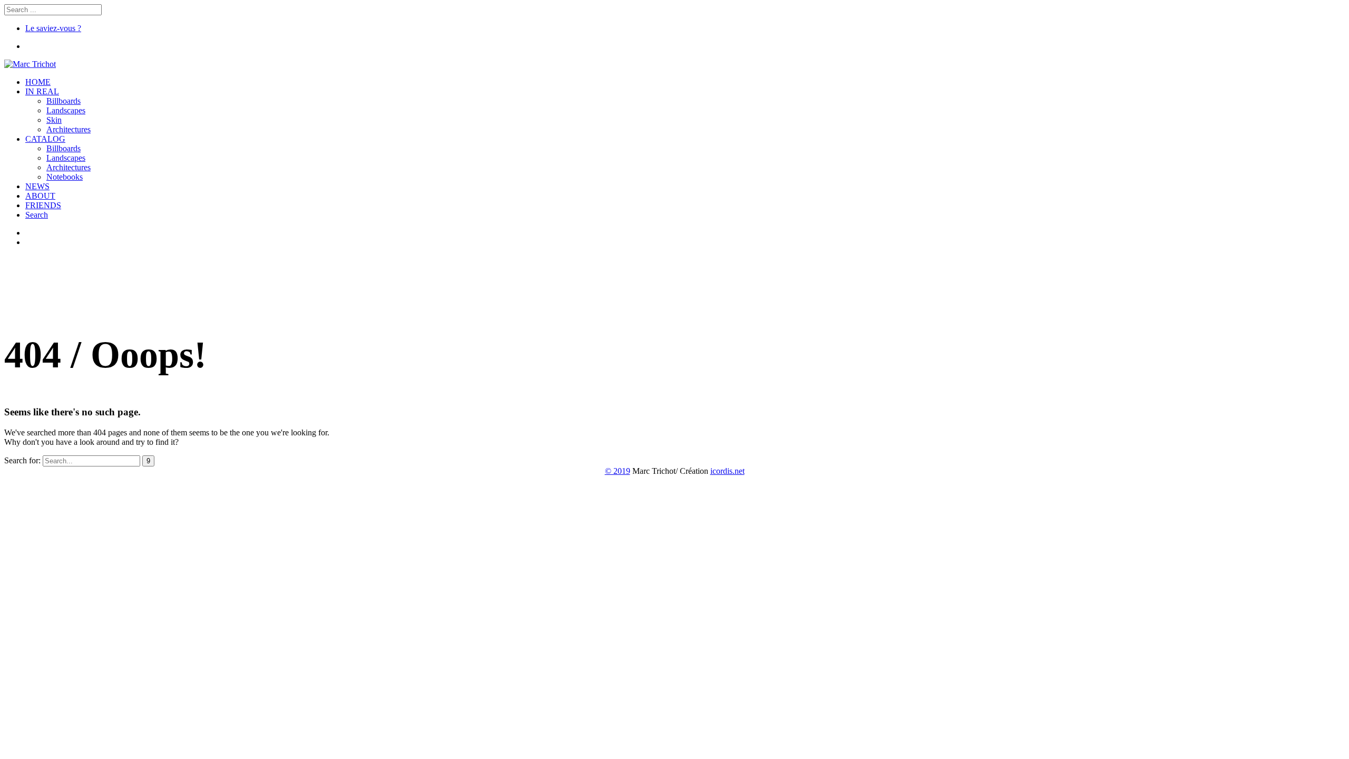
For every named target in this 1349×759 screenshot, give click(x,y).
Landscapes (65, 110)
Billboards (63, 100)
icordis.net (727, 470)
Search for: (22, 460)
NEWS (37, 186)
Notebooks (64, 176)
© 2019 (617, 470)
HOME (38, 81)
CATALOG (45, 138)
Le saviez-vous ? (53, 28)
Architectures (68, 129)
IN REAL (42, 91)
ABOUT (40, 195)
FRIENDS (43, 205)
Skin (54, 119)
